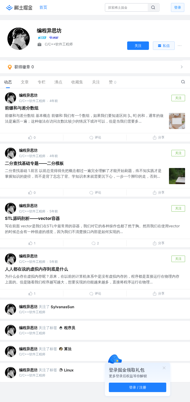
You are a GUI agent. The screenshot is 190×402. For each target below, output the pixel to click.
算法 (67, 348)
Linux (68, 370)
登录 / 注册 (137, 387)
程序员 (69, 327)
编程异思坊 (28, 95)
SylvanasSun (62, 306)
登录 (177, 7)
